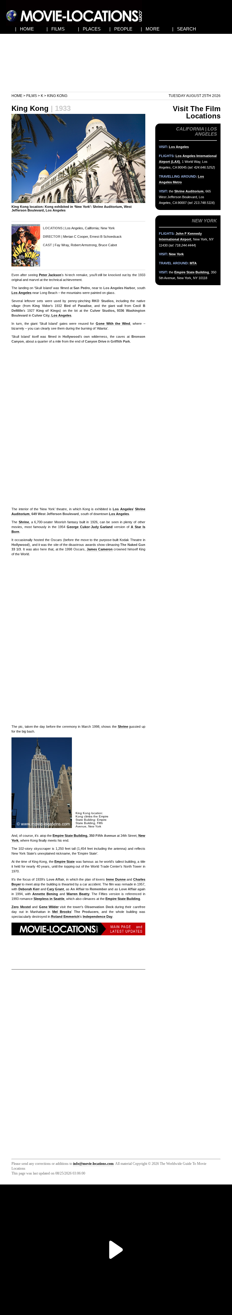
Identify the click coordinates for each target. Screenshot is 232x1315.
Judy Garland (102, 527)
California (91, 228)
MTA (193, 263)
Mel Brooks (61, 912)
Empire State (64, 861)
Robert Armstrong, (84, 245)
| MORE (150, 28)
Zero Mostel (21, 907)
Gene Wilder (49, 907)
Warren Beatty (77, 894)
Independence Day (97, 916)
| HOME (24, 28)
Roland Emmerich (65, 916)
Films (31, 96)
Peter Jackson (50, 275)
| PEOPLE (120, 28)
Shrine (24, 522)
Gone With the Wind (113, 323)
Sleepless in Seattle (49, 899)
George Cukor (78, 527)
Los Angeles (74, 228)
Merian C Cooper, (76, 236)
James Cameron (100, 549)
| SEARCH (184, 28)
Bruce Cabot (107, 245)
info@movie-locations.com (93, 1164)
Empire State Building (70, 835)
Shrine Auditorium (189, 191)
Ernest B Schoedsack (106, 236)
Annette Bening (45, 894)
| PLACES (89, 28)
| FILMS (56, 28)
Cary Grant (55, 889)
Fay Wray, (62, 245)
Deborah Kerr (29, 889)
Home (16, 96)
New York (108, 228)
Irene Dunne (116, 879)
